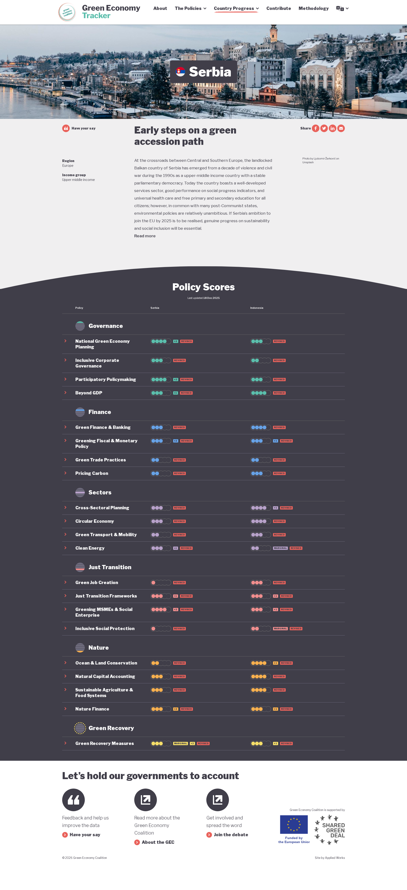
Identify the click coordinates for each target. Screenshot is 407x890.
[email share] (341, 128)
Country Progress (234, 8)
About (160, 8)
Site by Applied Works (330, 858)
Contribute (278, 8)
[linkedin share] (332, 128)
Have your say (83, 128)
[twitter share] (324, 128)
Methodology (314, 8)
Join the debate (231, 834)
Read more (145, 236)
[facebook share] (315, 128)
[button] (203, 344)
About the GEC (158, 842)
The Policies (188, 8)
